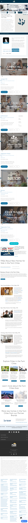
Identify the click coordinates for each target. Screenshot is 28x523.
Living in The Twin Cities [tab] (15, 266)
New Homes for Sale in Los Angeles (4, 486)
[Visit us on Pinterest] (13, 432)
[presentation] (0, 8)
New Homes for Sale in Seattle (22, 516)
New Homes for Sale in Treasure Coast (4, 506)
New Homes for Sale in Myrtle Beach (22, 498)
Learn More (16, 256)
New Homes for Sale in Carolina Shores (14, 517)
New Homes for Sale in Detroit (13, 494)
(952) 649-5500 (3, 118)
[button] (12, 10)
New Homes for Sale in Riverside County (5, 489)
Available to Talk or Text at (7, 49)
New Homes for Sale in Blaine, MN (11, 426)
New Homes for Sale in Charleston (22, 493)
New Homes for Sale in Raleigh (13, 520)
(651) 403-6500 (3, 194)
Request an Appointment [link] (15, 49)
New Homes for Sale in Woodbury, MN (21, 426)
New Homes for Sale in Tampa (4, 505)
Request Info (11, 166)
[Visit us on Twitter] (11, 432)
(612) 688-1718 (3, 83)
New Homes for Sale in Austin (22, 506)
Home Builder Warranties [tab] (16, 268)
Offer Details (14, 8)
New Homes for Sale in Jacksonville (4, 500)
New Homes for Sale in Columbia (22, 494)
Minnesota (8, 20)
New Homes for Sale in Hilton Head (22, 497)
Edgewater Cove (5, 227)
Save (17, 166)
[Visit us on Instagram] (18, 432)
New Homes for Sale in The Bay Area (4, 485)
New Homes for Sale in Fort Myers (4, 499)
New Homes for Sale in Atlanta (4, 510)
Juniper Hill (4, 79)
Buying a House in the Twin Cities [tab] (5, 266)
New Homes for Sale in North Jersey (13, 508)
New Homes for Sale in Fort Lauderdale (4, 498)
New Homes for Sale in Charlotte (13, 518)
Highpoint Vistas (5, 153)
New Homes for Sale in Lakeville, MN (17, 427)
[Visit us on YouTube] (16, 432)
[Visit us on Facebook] (9, 432)
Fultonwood (4, 116)
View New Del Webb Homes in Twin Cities (21, 422)
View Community (4, 166)
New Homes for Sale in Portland (22, 485)
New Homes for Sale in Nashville (22, 502)
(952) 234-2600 (3, 157)
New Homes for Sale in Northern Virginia (23, 512)
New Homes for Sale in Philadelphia (22, 489)
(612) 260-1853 (3, 231)
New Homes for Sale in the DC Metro (13, 485)
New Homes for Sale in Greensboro (13, 519)
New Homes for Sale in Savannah (4, 511)
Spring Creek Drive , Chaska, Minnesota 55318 (8, 117)
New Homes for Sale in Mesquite (13, 502)
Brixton (3, 190)
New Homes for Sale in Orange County (4, 487)
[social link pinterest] (2, 76)
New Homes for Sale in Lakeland (4, 501)
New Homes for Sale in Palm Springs (4, 488)
